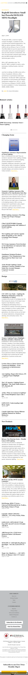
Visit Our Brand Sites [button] (14, 626)
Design (4, 276)
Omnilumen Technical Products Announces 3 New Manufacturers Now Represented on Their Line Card (13, 256)
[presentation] (14, 112)
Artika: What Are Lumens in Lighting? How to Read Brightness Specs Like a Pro (14, 394)
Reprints (14, 608)
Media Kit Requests (14, 614)
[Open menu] (26, 3)
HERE (5, 91)
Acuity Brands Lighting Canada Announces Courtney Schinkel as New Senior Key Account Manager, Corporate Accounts (13, 267)
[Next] (26, 115)
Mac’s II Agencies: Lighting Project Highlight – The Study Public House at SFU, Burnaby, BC (14, 384)
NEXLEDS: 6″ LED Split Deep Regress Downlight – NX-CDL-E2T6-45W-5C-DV (14, 544)
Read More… (14, 170)
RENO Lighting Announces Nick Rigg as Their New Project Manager (13, 216)
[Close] (27, 664)
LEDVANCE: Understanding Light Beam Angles (12, 404)
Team (14, 600)
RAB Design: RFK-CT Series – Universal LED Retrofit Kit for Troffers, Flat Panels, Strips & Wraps (14, 505)
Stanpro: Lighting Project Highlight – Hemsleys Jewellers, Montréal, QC (13, 339)
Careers (14, 602)
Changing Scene (8, 134)
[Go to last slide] (2, 115)
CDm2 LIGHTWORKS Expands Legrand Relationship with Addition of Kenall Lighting (14, 225)
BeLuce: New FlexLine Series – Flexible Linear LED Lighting (14, 440)
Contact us (14, 616)
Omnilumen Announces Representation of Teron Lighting (14, 153)
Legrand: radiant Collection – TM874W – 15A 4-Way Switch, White (13, 514)
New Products (5, 9)
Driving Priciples (14, 598)
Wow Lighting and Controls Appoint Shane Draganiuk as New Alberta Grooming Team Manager (13, 235)
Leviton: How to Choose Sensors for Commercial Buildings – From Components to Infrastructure (13, 365)
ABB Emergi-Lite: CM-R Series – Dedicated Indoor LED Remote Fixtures (12, 534)
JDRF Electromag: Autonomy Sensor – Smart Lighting (12, 123)
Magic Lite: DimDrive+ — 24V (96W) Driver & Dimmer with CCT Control (13, 554)
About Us (14, 596)
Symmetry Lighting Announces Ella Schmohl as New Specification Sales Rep (14, 192)
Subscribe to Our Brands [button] (14, 622)
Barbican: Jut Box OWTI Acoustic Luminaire (12, 480)
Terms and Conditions (14, 612)
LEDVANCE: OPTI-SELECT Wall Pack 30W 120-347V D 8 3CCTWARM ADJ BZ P (13, 524)
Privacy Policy (14, 610)
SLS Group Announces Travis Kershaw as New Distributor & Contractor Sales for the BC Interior (14, 245)
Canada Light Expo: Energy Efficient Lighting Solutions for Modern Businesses (13, 413)
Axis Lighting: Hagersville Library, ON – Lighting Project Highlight (14, 375)
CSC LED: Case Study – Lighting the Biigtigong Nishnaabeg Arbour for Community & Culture (13, 295)
